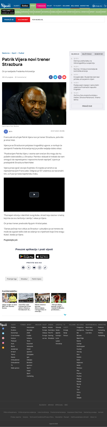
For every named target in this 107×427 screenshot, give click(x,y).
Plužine (79, 373)
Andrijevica (80, 330)
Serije (65, 333)
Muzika (50, 327)
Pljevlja (79, 379)
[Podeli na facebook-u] (51, 77)
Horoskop (59, 344)
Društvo (13, 330)
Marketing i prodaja (90, 412)
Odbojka (29, 360)
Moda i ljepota (58, 331)
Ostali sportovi (29, 350)
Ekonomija (14, 333)
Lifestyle (59, 325)
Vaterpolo (30, 346)
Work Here (89, 327)
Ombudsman (15, 360)
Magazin (38, 325)
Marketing (102, 325)
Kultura (13, 338)
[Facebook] (23, 268)
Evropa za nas (44, 337)
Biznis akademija (14, 347)
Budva (79, 341)
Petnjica (79, 368)
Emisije (65, 330)
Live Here (89, 333)
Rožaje (79, 381)
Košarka (29, 338)
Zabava (50, 325)
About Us (93, 417)
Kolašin (79, 357)
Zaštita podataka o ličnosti (80, 417)
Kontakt (100, 412)
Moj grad (80, 325)
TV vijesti (65, 326)
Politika (13, 327)
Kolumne (72, 325)
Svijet (44, 325)
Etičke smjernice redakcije (27, 412)
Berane (79, 335)
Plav (78, 371)
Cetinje (79, 344)
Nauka (13, 357)
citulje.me (98, 6)
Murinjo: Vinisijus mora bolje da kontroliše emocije (85, 70)
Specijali (59, 405)
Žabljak (79, 398)
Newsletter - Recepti (62, 417)
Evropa (44, 330)
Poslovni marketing (101, 328)
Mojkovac (80, 362)
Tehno (13, 354)
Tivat (78, 387)
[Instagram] (40, 268)
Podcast (13, 341)
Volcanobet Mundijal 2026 (30, 330)
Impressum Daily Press (74, 412)
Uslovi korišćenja (43, 412)
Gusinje (79, 349)
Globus (44, 333)
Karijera (25, 417)
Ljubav (58, 341)
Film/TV (50, 333)
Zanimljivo (51, 330)
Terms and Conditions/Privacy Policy (42, 417)
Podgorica (80, 327)
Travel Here (89, 330)
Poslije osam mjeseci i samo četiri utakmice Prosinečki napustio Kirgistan (86, 87)
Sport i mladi (29, 369)
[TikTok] (45, 268)
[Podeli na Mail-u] (64, 77)
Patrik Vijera (36, 279)
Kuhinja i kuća (58, 337)
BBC (66, 405)
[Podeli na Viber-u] (60, 77)
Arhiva (51, 405)
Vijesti (13, 325)
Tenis (28, 341)
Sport (29, 325)
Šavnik (79, 384)
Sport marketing (30, 374)
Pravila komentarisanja (58, 412)
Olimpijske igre (30, 355)
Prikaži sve (87, 106)
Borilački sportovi (29, 364)
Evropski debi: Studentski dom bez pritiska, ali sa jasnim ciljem (86, 78)
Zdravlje (58, 327)
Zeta (78, 395)
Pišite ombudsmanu (10, 412)
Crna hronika (15, 335)
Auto (12, 344)
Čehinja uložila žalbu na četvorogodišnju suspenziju (84, 62)
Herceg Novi (79, 353)
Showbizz (51, 338)
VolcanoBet (23, 20)
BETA (10, 131)
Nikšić (79, 365)
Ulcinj (78, 392)
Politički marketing (101, 334)
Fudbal (29, 335)
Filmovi (65, 335)
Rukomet (30, 344)
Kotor (78, 360)
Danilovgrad (81, 346)
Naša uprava (15, 368)
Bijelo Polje (80, 338)
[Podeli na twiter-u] (55, 77)
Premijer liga (12, 279)
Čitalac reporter (16, 417)
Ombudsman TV (15, 364)
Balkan (44, 327)
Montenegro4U (91, 325)
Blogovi (42, 405)
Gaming (50, 335)
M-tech (13, 352)
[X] (29, 268)
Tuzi (78, 389)
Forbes (23, 325)
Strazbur (24, 279)
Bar (78, 333)
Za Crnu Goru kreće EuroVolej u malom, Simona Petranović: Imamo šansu (87, 97)
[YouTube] (34, 268)
